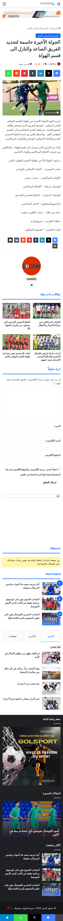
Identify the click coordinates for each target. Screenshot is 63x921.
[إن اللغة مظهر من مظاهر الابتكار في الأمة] (51, 658)
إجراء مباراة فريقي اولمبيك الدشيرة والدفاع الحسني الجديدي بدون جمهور (47, 356)
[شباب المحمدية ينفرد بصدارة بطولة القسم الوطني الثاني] (16, 342)
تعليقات (13, 636)
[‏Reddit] (16, 73)
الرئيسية (54, 28)
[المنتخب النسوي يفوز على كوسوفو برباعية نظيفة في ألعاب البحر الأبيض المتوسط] (51, 604)
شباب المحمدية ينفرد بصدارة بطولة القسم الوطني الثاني (16, 355)
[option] (31, 819)
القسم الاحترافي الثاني (37, 28)
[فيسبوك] (56, 73)
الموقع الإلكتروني (52, 455)
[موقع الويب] (32, 285)
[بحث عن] (58, 5)
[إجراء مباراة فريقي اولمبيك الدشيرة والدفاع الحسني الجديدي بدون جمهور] (47, 342)
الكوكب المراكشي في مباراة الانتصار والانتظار (49, 323)
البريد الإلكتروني (52, 440)
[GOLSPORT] (47, 3)
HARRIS (52, 64)
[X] (48, 73)
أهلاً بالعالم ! (55, 647)
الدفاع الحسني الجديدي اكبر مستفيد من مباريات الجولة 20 (17, 325)
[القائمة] (4, 5)
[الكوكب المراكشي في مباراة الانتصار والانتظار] (47, 311)
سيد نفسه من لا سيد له (28, 683)
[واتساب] (8, 73)
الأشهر (51, 636)
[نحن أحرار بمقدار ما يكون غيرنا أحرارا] (51, 703)
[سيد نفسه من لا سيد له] (51, 688)
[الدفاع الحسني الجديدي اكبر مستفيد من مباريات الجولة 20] (16, 311)
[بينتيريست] (24, 73)
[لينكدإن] (40, 73)
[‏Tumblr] (32, 73)
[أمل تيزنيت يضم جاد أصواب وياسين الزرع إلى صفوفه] (51, 588)
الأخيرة (32, 636)
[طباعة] (54, 245)
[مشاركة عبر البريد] (10, 240)
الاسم (57, 426)
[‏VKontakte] (16, 240)
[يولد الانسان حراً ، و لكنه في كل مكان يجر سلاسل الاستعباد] (51, 673)
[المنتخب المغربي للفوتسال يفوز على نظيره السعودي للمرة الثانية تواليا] (51, 619)
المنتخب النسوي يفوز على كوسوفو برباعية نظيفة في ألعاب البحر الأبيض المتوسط (22, 603)
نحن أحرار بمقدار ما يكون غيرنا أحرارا (21, 698)
